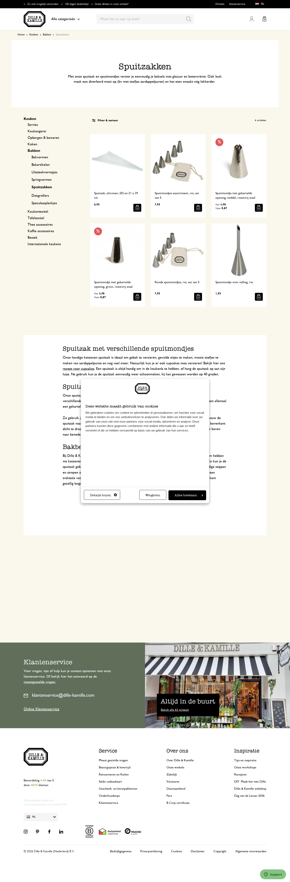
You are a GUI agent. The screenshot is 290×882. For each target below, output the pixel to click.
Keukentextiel (38, 211)
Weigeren (152, 495)
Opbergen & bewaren (43, 138)
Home (21, 34)
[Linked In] (61, 832)
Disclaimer (198, 851)
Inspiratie (246, 751)
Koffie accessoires (41, 231)
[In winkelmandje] (137, 208)
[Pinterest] (37, 832)
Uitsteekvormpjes (44, 172)
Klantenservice (237, 4)
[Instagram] (26, 832)
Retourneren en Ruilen (114, 774)
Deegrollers (40, 196)
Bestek (32, 237)
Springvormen (42, 180)
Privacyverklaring (151, 851)
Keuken (33, 34)
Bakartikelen (41, 165)
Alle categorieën (63, 19)
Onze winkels (175, 767)
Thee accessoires (40, 224)
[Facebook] (49, 832)
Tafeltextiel (36, 218)
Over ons (177, 751)
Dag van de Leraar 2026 (249, 795)
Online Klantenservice (41, 709)
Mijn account (252, 19)
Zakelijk (172, 774)
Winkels (219, 4)
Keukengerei (37, 131)
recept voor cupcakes (78, 369)
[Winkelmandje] (264, 19)
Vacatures (173, 781)
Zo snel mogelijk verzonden (42, 4)
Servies (33, 125)
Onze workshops (245, 767)
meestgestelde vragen (39, 682)
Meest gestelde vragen (113, 760)
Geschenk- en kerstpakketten (118, 788)
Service (108, 751)
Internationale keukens (44, 244)
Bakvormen (40, 157)
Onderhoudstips (109, 795)
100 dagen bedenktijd (76, 4)
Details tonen (100, 495)
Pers (169, 795)
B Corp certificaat (178, 802)
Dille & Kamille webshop (250, 788)
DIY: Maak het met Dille (250, 781)
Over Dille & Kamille (180, 760)
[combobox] (145, 19)
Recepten (240, 774)
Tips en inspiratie (245, 760)
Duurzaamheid (176, 788)
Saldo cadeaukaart (110, 781)
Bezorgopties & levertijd (114, 767)
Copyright (219, 851)
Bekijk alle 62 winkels (175, 709)
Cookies (176, 851)
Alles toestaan (186, 495)
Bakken (47, 34)
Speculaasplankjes (44, 203)
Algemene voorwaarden (250, 851)
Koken (32, 144)
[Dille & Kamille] (34, 19)
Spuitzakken (42, 187)
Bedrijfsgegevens (120, 851)
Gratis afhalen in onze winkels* (112, 4)
